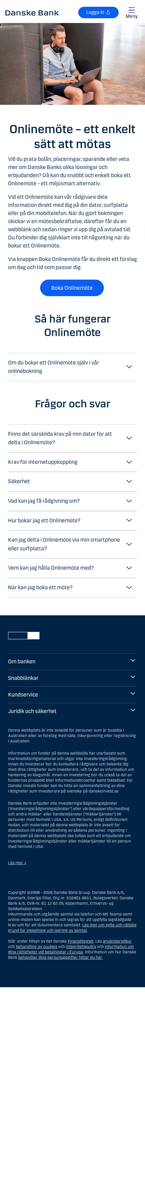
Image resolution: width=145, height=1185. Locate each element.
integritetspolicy (81, 946)
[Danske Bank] (32, 12)
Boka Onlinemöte (72, 288)
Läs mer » (17, 862)
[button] (72, 367)
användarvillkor (117, 941)
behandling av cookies (36, 946)
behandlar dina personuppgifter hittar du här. (60, 957)
